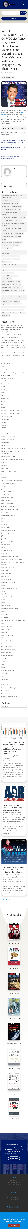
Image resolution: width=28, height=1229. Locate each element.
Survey (3, 661)
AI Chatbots (4, 367)
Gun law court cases (7, 503)
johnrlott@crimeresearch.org (14, 1197)
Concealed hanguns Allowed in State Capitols (11, 220)
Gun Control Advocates (8, 492)
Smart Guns (22, 307)
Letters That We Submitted (9, 556)
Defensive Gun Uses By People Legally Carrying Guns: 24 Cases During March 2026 (12, 355)
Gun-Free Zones (15, 259)
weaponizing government (9, 697)
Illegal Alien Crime (6, 270)
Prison (3, 611)
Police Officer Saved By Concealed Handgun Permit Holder (13, 297)
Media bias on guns (16, 284)
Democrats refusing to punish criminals (13, 448)
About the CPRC (15, 203)
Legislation (4, 553)
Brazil (3, 395)
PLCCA (3, 600)
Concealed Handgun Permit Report (12, 410)
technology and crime (7, 670)
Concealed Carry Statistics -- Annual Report (11, 209)
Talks (3, 312)
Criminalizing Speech (7, 440)
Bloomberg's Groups (16, 206)
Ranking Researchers (7, 626)
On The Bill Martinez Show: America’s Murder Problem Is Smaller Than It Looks (13, 869)
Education (4, 462)
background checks (7, 384)
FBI (2, 474)
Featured (4, 477)
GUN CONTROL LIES (6, 259)
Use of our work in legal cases (10, 688)
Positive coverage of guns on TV (10, 608)
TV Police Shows (6, 685)
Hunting (3, 518)
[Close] (25, 1214)
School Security (15, 307)
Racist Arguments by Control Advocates (13, 620)
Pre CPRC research (6, 203)
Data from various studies (7, 236)
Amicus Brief (5, 370)
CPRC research (16, 200)
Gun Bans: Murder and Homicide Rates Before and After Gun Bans (13, 252)
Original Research (6, 597)
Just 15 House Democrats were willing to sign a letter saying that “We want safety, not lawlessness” (13, 347)
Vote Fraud (4, 694)
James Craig (5, 533)
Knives (3, 547)
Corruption (4, 422)
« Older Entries (5, 899)
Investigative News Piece (8, 530)
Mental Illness (20, 287)
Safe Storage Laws (6, 307)
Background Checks (6, 206)
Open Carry (4, 594)
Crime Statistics (6, 434)
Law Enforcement (6, 550)
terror (3, 676)
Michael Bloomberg (7, 579)
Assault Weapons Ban (6, 200)
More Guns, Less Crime (7, 290)
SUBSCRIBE (14, 1158)
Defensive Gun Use (7, 445)
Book (3, 393)
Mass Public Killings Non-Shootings (9, 275)
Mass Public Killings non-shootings (11, 559)
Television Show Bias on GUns (12, 312)
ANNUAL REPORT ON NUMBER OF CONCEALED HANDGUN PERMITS (12, 196)
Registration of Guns (6, 304)
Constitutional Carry (19, 233)
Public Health (5, 617)
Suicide (3, 658)
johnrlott (7, 756)
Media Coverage (6, 573)
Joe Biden (4, 539)
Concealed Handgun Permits (10, 413)
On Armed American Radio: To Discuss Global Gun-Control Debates (12, 807)
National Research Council (9, 588)
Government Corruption (8, 483)
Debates (4, 239)
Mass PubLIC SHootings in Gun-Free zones (11, 281)
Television (4, 673)
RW (6, 812)
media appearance (6, 77)
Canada (3, 401)
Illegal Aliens (5, 524)
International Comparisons (8, 273)
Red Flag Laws (17, 301)
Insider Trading (5, 527)
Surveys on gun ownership (17, 310)
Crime (3, 431)
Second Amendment (7, 641)
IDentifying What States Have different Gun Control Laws (13, 266)
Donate (14, 19)
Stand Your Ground (6, 310)
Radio (11, 72)
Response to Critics (7, 635)
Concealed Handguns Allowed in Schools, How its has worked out (13, 224)
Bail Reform (5, 387)
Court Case (4, 425)
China (3, 407)
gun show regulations (7, 506)
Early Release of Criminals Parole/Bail (12, 459)
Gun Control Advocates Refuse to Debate (11, 256)
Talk (2, 664)
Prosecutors (5, 614)
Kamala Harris (5, 545)
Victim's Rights (5, 691)
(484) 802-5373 (14, 1199)
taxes (3, 667)
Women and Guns (6, 315)
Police (3, 603)
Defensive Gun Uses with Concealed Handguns (12, 242)
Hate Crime (4, 512)
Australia (4, 381)
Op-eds (3, 293)
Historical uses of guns (8, 515)
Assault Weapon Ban (7, 378)
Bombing (4, 390)
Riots (2, 638)
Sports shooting (6, 653)
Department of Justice (8, 456)
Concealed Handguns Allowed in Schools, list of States (13, 217)
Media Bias (4, 570)
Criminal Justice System (8, 437)
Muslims (3, 585)
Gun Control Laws (6, 495)
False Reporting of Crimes (9, 471)
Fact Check (4, 468)
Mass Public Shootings (7, 278)
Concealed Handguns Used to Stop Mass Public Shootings (12, 229)
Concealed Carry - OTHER (7, 233)
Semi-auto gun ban (7, 647)
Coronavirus (5, 419)
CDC (2, 404)
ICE (2, 521)
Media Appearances (6, 284)
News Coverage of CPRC (19, 290)
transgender (5, 682)
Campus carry (5, 398)
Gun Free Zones (6, 501)
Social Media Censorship (8, 650)
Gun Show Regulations (7, 262)
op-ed (3, 591)
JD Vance (4, 536)
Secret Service (5, 644)
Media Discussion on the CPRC (8, 287)
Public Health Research (7, 301)
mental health (5, 576)
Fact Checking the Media (7, 248)
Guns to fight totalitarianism (9, 509)
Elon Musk (4, 465)
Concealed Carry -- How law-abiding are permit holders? (12, 213)
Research (4, 632)
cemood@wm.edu (14, 1212)
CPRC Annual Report (7, 428)
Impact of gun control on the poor (18, 270)
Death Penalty (18, 236)
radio (13, 77)
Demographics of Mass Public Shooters (10, 245)
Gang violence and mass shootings (11, 480)
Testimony (22, 312)
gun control (4, 489)
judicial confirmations (7, 542)
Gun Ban (4, 486)
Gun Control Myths (7, 498)
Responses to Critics (16, 304)
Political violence (6, 606)
